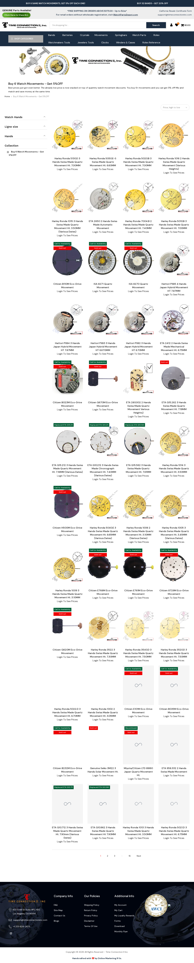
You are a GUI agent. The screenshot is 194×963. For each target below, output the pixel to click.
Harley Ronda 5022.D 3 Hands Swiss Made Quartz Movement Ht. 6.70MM (67, 712)
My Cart (118, 910)
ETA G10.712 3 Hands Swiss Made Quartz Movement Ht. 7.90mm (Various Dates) (67, 832)
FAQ (56, 905)
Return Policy (90, 910)
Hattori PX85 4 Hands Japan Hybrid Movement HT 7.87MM (174, 287)
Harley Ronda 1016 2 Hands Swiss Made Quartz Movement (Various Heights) (174, 163)
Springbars (121, 35)
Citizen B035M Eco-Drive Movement (174, 710)
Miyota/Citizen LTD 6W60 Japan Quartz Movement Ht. (138, 772)
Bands (51, 35)
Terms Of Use (90, 926)
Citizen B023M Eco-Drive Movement (67, 404)
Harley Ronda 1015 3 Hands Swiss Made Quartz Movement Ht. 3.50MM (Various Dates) (67, 226)
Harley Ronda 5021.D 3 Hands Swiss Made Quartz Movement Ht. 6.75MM (174, 831)
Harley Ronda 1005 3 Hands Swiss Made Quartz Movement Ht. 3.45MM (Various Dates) (174, 533)
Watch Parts (139, 35)
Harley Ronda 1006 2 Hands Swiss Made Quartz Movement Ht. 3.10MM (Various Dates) (138, 533)
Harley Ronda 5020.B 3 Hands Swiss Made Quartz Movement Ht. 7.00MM (138, 162)
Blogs (56, 921)
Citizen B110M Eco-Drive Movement (67, 285)
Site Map (58, 910)
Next (139, 856)
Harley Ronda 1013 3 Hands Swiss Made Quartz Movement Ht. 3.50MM (138, 831)
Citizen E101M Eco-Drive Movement (138, 710)
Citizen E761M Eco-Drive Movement (138, 592)
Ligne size (11, 126)
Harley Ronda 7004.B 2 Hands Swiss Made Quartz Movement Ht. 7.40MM (138, 225)
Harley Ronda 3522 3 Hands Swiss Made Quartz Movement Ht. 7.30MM (103, 653)
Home (7, 96)
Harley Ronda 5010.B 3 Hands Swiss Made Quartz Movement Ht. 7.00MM (174, 225)
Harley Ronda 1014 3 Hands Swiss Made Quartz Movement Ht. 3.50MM (174, 469)
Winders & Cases (125, 42)
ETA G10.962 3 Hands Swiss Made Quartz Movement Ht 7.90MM (103, 831)
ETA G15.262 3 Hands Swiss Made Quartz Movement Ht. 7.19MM (174, 406)
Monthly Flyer (121, 931)
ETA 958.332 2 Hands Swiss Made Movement (174, 770)
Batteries (67, 35)
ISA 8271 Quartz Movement (103, 285)
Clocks (105, 42)
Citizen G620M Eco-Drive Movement (67, 651)
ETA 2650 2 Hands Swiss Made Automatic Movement (103, 225)
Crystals (84, 35)
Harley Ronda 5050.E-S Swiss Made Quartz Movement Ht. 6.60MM (103, 162)
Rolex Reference (151, 42)
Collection (11, 145)
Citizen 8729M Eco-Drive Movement (174, 592)
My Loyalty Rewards (124, 915)
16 (130, 856)
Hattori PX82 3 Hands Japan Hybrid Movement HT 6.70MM (138, 347)
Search (156, 25)
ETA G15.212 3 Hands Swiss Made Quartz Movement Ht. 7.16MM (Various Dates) (67, 469)
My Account (120, 905)
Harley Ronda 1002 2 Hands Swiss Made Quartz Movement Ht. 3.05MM (103, 712)
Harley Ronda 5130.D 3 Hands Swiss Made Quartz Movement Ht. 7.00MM (67, 162)
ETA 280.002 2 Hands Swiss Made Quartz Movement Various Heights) (138, 407)
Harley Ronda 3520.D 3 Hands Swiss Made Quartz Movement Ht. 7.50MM (174, 653)
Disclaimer (89, 921)
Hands (9, 136)
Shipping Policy (91, 905)
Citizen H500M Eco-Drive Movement (67, 529)
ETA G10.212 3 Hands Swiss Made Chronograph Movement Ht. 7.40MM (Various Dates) (102, 470)
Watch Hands (13, 117)
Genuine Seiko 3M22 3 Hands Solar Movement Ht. (103, 770)
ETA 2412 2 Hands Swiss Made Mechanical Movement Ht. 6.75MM (174, 347)
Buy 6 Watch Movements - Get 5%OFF (26, 153)
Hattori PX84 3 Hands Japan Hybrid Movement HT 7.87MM (67, 347)
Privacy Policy (91, 915)
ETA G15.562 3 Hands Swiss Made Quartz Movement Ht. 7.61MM (138, 469)
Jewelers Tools (85, 42)
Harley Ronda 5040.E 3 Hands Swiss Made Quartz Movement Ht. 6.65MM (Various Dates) (103, 533)
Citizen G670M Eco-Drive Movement (103, 404)
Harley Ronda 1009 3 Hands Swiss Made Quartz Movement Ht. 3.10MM (67, 594)
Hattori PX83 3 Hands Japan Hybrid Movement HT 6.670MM (103, 347)
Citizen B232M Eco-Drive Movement (67, 770)
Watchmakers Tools (59, 42)
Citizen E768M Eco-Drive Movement (103, 592)
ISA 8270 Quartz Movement (138, 285)
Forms (117, 921)
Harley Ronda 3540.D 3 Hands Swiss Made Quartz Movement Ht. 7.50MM (138, 653)
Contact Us (59, 915)
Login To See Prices (67, 169)
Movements (101, 35)
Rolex (156, 35)
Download (119, 926)
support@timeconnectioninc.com (175, 14)
